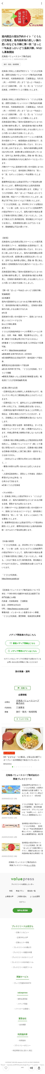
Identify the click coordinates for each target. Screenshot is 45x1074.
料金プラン (20, 891)
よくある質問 (35, 896)
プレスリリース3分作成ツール (22, 962)
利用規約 (22, 1040)
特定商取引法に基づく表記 (22, 1050)
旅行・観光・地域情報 (11, 64)
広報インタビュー (22, 932)
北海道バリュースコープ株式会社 (16, 56)
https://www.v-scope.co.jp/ (17, 609)
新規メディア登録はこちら (24, 643)
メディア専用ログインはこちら (24, 651)
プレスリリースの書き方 (22, 947)
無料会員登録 (22, 910)
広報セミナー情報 (22, 942)
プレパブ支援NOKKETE (22, 983)
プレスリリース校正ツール (22, 967)
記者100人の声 (22, 937)
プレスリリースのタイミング (22, 957)
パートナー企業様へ (22, 1009)
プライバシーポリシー (22, 1045)
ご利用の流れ (22, 896)
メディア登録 (22, 1004)
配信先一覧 (32, 891)
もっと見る (31, 865)
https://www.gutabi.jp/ (17, 350)
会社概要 (22, 1025)
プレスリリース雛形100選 (22, 952)
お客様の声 (9, 896)
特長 (11, 891)
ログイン (22, 902)
